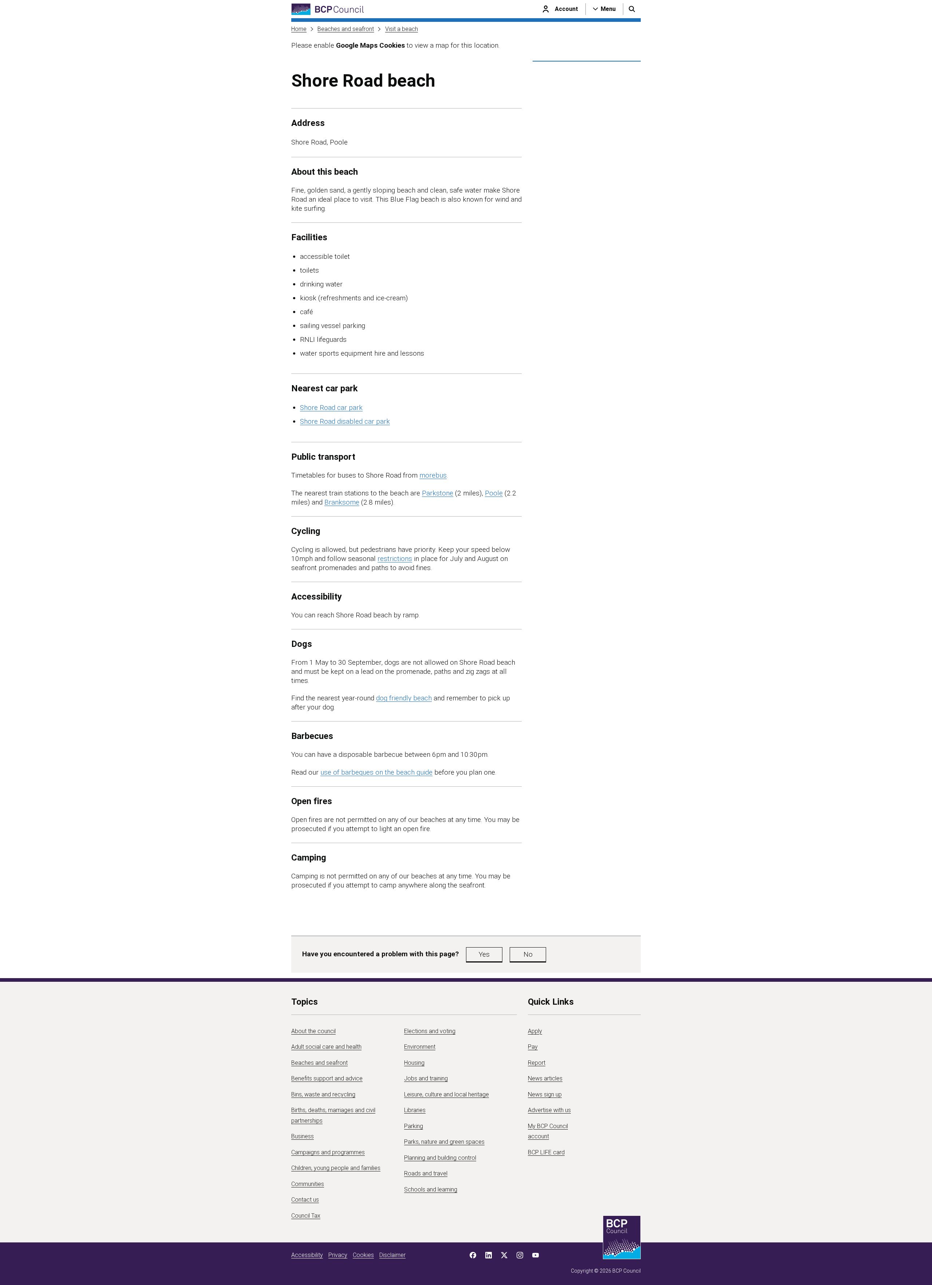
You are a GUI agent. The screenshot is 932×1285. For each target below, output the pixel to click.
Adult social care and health (326, 1046)
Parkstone (437, 493)
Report (536, 1062)
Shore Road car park (331, 407)
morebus (433, 475)
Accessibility (307, 1255)
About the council (313, 1031)
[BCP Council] (327, 9)
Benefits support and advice (327, 1078)
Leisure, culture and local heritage (446, 1094)
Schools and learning (430, 1189)
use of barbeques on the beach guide (376, 772)
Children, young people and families (335, 1168)
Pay (533, 1046)
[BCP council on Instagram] (520, 1255)
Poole (494, 493)
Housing (414, 1062)
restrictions (395, 558)
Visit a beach (401, 28)
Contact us (305, 1199)
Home (299, 28)
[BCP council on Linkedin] (488, 1255)
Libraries (415, 1110)
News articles (545, 1078)
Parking (413, 1126)
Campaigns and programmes (328, 1152)
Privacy (337, 1255)
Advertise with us (549, 1110)
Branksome (341, 502)
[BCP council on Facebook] (473, 1255)
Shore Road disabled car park (345, 421)
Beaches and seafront (345, 28)
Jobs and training (426, 1078)
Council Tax (305, 1215)
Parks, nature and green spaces (444, 1141)
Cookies (363, 1255)
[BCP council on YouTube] (535, 1255)
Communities (307, 1184)
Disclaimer (392, 1255)
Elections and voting (429, 1031)
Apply (535, 1031)
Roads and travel (425, 1173)
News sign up (545, 1094)
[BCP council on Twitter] (504, 1255)
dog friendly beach (404, 698)
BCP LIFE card (546, 1152)
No (528, 954)
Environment (419, 1046)
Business (302, 1136)
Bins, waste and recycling (323, 1094)
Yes (484, 954)
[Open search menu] (632, 9)
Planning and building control (440, 1157)
